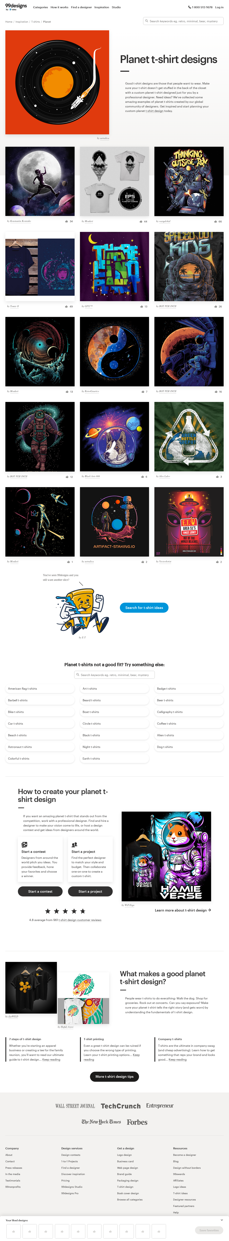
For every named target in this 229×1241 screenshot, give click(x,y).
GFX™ (88, 306)
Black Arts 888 (92, 476)
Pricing (65, 1180)
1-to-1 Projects (69, 1161)
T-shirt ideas (180, 1193)
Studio (116, 7)
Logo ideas (179, 1186)
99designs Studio (71, 1186)
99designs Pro (69, 1193)
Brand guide (124, 1174)
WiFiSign (129, 905)
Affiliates (178, 1180)
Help (176, 1212)
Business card (125, 1161)
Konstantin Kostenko (20, 221)
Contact (10, 1161)
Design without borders (187, 1167)
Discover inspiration (73, 1174)
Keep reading (51, 1059)
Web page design (127, 1167)
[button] (221, 1220)
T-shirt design (125, 1186)
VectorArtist (165, 561)
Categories (40, 7)
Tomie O (14, 306)
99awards (179, 1174)
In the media (12, 1174)
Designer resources (184, 1199)
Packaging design (127, 1180)
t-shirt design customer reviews (80, 920)
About (8, 1154)
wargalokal (164, 221)
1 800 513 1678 (202, 7)
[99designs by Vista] (16, 7)
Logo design (124, 1154)
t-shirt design (155, 110)
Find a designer (81, 7)
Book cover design (128, 1193)
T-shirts (36, 21)
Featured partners (183, 1205)
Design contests (70, 1154)
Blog (176, 1161)
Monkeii (89, 221)
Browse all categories (130, 1199)
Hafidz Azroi (67, 1026)
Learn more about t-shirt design (181, 910)
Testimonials (12, 1180)
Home (9, 21)
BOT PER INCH (167, 306)
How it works (59, 7)
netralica (104, 138)
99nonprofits (13, 1186)
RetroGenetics (92, 391)
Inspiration (101, 7)
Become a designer (184, 1154)
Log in (219, 7)
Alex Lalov (164, 476)
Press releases (13, 1167)
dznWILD (13, 1016)
